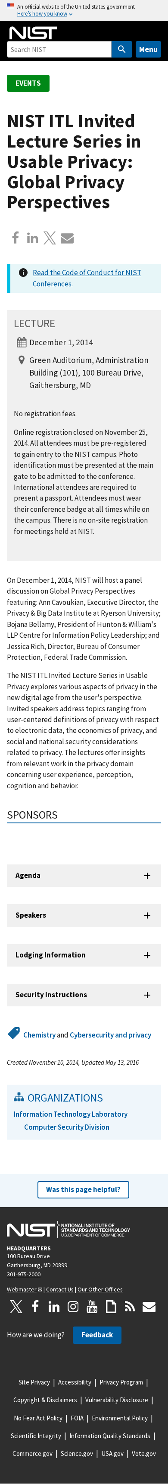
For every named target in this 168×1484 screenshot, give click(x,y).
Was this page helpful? (83, 1189)
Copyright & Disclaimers (45, 1400)
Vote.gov (144, 1453)
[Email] (67, 238)
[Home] (33, 33)
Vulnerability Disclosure (116, 1400)
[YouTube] (92, 1306)
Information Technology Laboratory (71, 1114)
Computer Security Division (66, 1127)
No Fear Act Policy (38, 1418)
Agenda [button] (28, 875)
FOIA (77, 1418)
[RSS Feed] (130, 1306)
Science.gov (77, 1453)
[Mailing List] (149, 1306)
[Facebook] (15, 238)
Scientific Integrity (36, 1436)
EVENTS (28, 83)
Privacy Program (121, 1382)
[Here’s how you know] (84, 10)
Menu (148, 49)
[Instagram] (73, 1306)
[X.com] (50, 238)
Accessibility (74, 1382)
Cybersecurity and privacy (110, 1035)
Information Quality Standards (109, 1436)
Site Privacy (34, 1382)
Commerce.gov (32, 1453)
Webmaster (22, 1289)
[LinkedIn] (54, 1306)
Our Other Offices (100, 1289)
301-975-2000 (23, 1274)
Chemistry (39, 1035)
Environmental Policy (120, 1418)
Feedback (97, 1334)
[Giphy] (111, 1306)
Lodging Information (51, 955)
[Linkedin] (32, 238)
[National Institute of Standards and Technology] (68, 1229)
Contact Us (60, 1289)
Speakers (31, 915)
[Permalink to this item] (63, 815)
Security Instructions (51, 994)
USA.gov (112, 1453)
